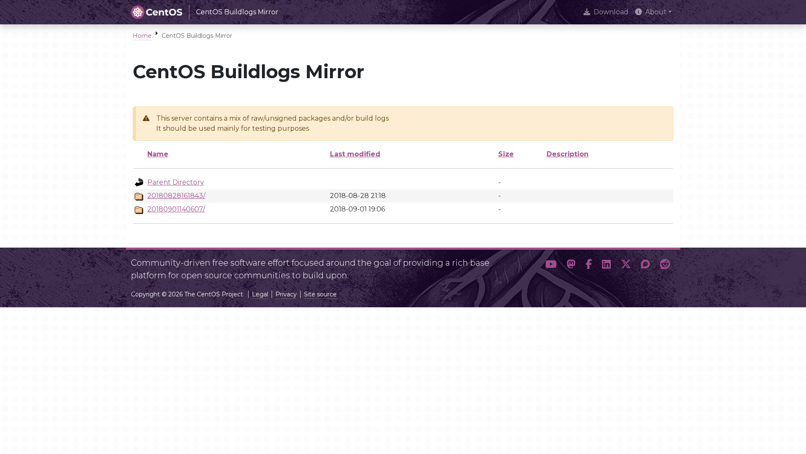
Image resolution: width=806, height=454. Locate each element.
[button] (551, 265)
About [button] (656, 12)
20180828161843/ (176, 196)
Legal (260, 294)
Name (157, 154)
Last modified (355, 154)
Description (568, 154)
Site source (320, 294)
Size (506, 154)
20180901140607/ (176, 209)
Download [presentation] (611, 12)
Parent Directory (175, 182)
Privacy (286, 294)
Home (142, 36)
